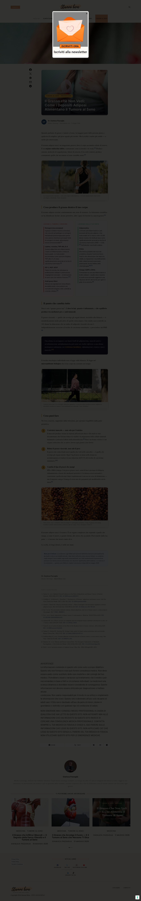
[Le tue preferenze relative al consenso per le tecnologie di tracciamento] (137, 897)
